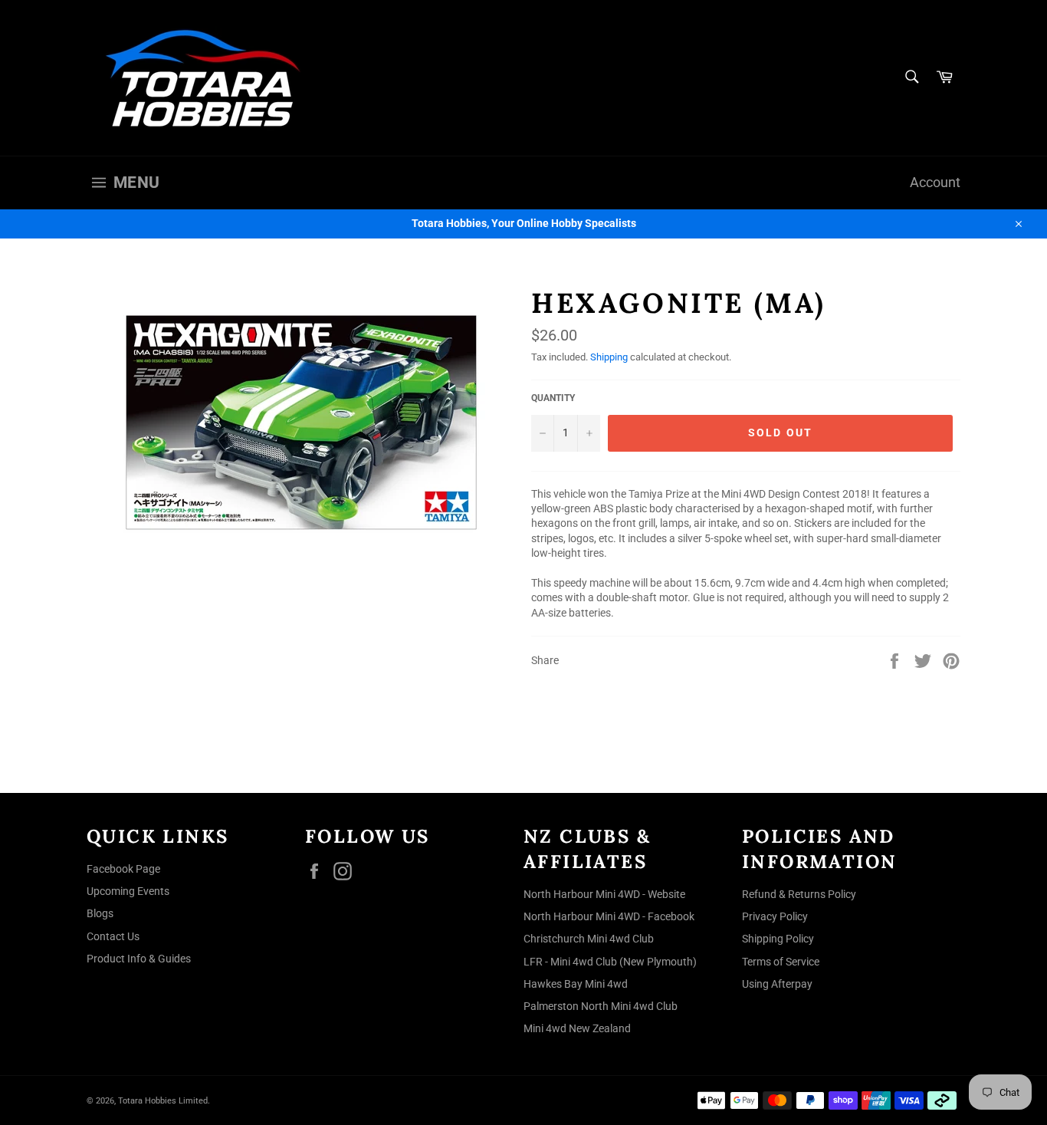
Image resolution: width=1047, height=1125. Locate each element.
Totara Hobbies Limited (163, 1101)
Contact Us (113, 936)
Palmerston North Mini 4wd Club (601, 1006)
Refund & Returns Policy (799, 894)
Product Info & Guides (139, 958)
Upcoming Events (128, 891)
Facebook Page (123, 869)
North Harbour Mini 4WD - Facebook (609, 916)
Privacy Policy (775, 916)
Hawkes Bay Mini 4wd (576, 984)
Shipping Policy (778, 939)
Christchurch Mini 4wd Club (589, 939)
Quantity (553, 398)
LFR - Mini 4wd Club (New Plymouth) (610, 962)
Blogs (100, 913)
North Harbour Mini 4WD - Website (604, 894)
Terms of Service (780, 962)
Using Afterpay (777, 984)
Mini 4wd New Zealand (577, 1028)
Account (935, 182)
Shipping (609, 357)
